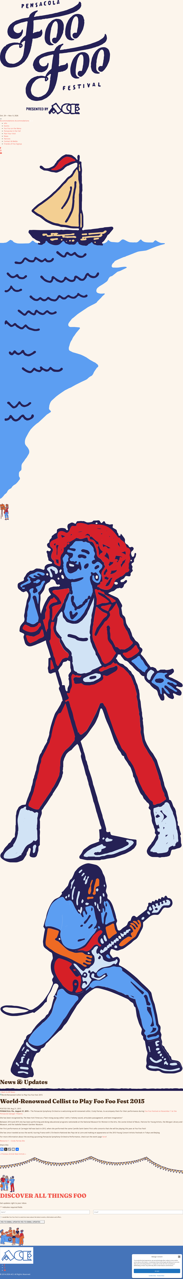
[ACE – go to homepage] (16, 1255)
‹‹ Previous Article (7, 1154)
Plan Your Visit (10, 133)
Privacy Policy (160, 1275)
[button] (179, 1257)
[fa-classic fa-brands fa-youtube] (1, 153)
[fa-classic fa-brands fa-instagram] (1, 150)
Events (6, 126)
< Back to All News (7, 1092)
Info (5, 123)
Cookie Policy (152, 1275)
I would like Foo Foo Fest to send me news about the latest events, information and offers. (31, 1217)
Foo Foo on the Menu (12, 128)
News (6, 136)
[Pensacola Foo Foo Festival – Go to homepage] (55, 57)
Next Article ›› (20, 1154)
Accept (157, 1271)
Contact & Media (10, 141)
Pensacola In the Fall (12, 131)
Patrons (7, 139)
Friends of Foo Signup (13, 144)
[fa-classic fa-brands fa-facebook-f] (0, 148)
